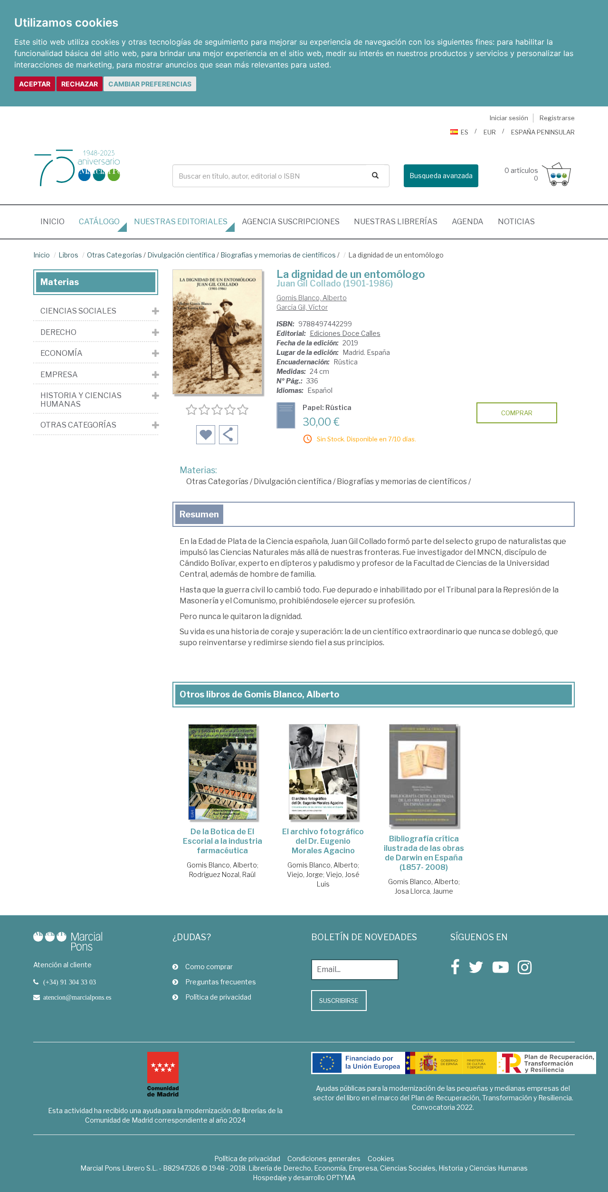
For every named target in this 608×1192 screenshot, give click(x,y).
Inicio (56, 221)
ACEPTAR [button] (34, 84)
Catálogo (99, 221)
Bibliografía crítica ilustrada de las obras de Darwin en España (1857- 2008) (424, 853)
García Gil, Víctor (302, 307)
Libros (68, 255)
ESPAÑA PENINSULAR (543, 132)
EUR (490, 132)
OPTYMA (340, 1177)
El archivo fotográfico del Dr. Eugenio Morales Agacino (323, 841)
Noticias (516, 221)
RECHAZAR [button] (79, 84)
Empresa (59, 375)
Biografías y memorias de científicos (278, 255)
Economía (61, 353)
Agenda (468, 221)
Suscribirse (339, 1000)
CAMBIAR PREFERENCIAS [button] (149, 84)
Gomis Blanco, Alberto (311, 298)
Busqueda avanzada (441, 176)
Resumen (199, 514)
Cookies (381, 1158)
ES (464, 132)
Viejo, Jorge (305, 874)
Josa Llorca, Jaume (424, 891)
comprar (516, 413)
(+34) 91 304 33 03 (69, 982)
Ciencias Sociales (78, 311)
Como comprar (209, 967)
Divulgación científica (181, 255)
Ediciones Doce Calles (345, 333)
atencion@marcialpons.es (77, 997)
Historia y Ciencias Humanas (81, 399)
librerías (395, 221)
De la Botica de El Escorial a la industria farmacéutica (222, 841)
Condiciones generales (324, 1158)
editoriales (181, 221)
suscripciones (291, 221)
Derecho (58, 332)
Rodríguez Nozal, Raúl (222, 874)
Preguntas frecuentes (220, 982)
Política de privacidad (218, 997)
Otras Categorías (114, 255)
